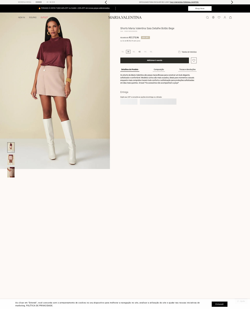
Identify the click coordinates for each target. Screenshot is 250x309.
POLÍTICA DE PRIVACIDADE (39, 305)
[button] (122, 51)
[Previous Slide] (106, 2)
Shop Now (200, 8)
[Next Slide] (232, 2)
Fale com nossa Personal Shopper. (184, 2)
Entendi (219, 304)
